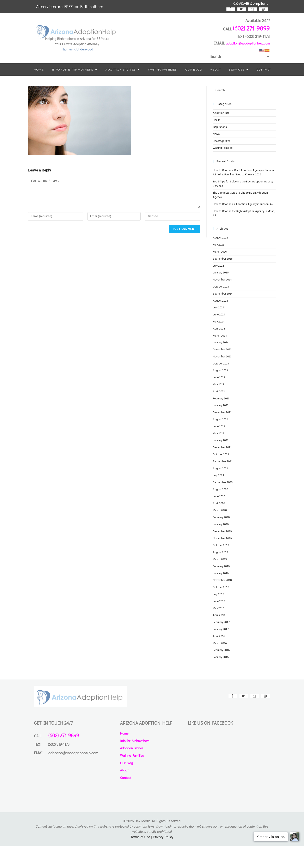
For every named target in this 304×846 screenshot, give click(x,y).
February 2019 (221, 566)
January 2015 (221, 657)
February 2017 (221, 622)
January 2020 (221, 524)
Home (39, 69)
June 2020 (219, 496)
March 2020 (220, 510)
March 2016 (220, 643)
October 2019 (221, 545)
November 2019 (222, 538)
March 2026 (220, 251)
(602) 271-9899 (251, 28)
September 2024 (222, 293)
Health (216, 119)
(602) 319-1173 (257, 36)
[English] (262, 50)
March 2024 (220, 335)
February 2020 (221, 517)
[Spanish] (267, 50)
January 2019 (221, 573)
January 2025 (221, 272)
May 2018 (218, 608)
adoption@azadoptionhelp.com (248, 43)
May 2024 (218, 321)
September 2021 (222, 461)
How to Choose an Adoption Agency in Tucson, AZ (243, 204)
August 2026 (220, 237)
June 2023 (219, 377)
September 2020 (222, 482)
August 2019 (220, 552)
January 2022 (221, 440)
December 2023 (222, 349)
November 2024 (222, 279)
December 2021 (222, 447)
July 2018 (218, 594)
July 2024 (218, 307)
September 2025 (222, 258)
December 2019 (222, 531)
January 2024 (221, 342)
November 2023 (222, 356)
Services (236, 69)
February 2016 (221, 650)
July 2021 (218, 475)
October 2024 (221, 286)
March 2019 (220, 559)
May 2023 (218, 384)
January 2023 (221, 405)
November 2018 (222, 580)
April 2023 (219, 391)
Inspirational (220, 126)
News (216, 133)
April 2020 (219, 503)
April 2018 (219, 615)
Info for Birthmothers (72, 69)
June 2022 (219, 426)
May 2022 (218, 433)
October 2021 (221, 454)
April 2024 (219, 328)
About (215, 69)
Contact (263, 69)
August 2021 (220, 468)
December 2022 (222, 412)
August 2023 (220, 370)
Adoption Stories (120, 69)
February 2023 (221, 398)
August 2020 (220, 489)
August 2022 (220, 419)
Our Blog (193, 69)
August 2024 (220, 300)
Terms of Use (140, 837)
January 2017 (221, 629)
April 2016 (219, 636)
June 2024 (219, 314)
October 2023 (221, 363)
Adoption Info (221, 112)
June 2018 (219, 601)
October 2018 (221, 587)
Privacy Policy (163, 837)
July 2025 (218, 265)
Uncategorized (222, 141)
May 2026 (218, 244)
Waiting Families (162, 69)
